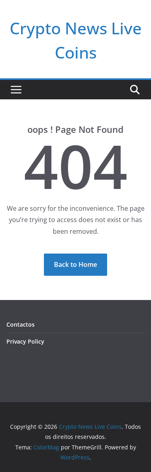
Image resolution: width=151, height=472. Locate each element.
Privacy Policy (25, 341)
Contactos (20, 324)
